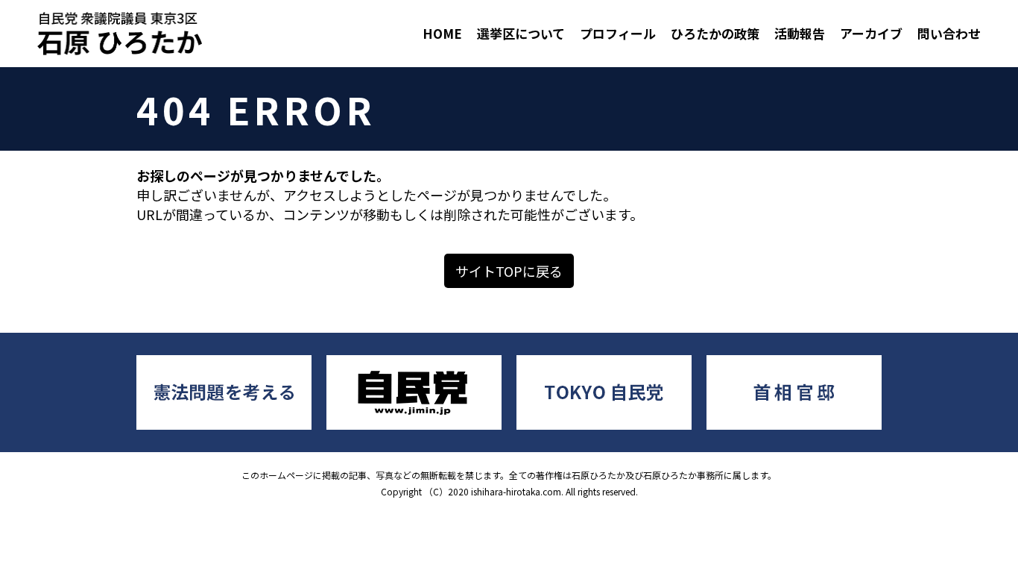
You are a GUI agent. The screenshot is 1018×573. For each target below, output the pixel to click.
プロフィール (618, 33)
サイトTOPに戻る (509, 271)
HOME (442, 33)
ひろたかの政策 (715, 33)
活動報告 (799, 33)
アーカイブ (871, 33)
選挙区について (521, 33)
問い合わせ (949, 33)
